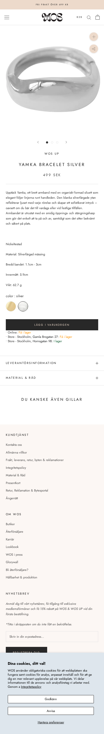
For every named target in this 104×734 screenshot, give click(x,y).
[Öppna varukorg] (98, 17)
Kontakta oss (14, 444)
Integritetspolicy (31, 686)
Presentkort (13, 483)
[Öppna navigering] (6, 17)
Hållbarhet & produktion (21, 577)
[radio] (11, 306)
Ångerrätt (12, 498)
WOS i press (14, 554)
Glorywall (12, 562)
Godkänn (51, 699)
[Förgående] (38, 142)
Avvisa (51, 711)
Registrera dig (26, 652)
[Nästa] (66, 142)
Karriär (10, 539)
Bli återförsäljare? (17, 570)
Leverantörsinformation (31, 363)
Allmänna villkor (16, 452)
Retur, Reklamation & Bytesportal (27, 490)
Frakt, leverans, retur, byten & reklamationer (35, 460)
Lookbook (12, 547)
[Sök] (89, 17)
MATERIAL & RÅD (21, 378)
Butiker (10, 524)
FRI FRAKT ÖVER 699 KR (52, 4)
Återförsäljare (14, 531)
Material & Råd (15, 475)
